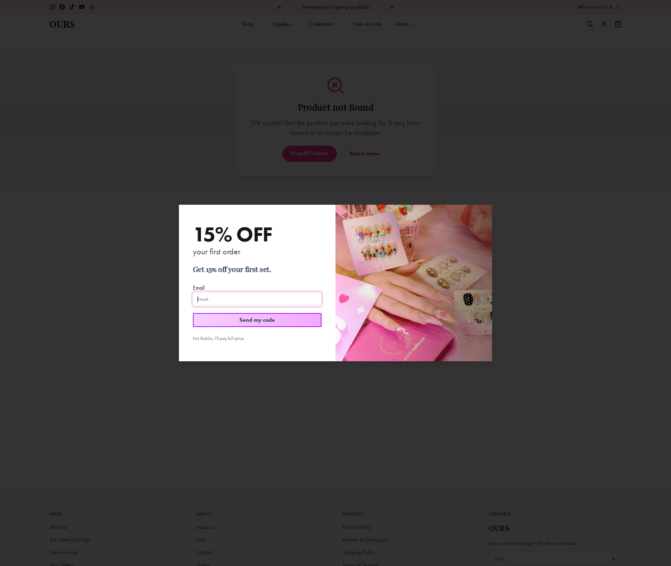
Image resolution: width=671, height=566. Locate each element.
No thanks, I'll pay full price (218, 338)
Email (198, 287)
